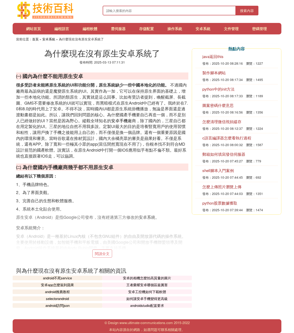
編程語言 (61, 28)
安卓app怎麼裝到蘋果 (57, 284)
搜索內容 (247, 10)
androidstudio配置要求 (147, 305)
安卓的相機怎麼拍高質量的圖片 (147, 277)
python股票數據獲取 (219, 203)
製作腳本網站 (214, 72)
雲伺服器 (118, 28)
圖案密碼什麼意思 (218, 105)
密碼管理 (259, 28)
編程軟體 (90, 28)
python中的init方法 (218, 89)
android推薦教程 (57, 291)
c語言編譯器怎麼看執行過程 (226, 138)
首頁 (35, 39)
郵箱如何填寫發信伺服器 (223, 154)
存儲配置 (146, 28)
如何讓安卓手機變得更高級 (147, 298)
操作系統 (174, 28)
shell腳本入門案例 (218, 170)
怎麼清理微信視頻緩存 (221, 121)
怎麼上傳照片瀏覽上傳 (221, 186)
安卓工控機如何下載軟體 (147, 291)
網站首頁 (33, 28)
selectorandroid (57, 298)
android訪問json (57, 305)
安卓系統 (203, 28)
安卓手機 (119, 120)
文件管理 (231, 28)
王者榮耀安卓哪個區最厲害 (147, 284)
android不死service (57, 277)
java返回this (212, 56)
